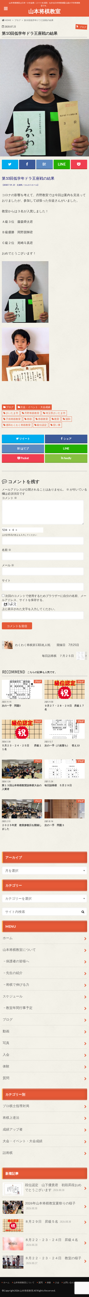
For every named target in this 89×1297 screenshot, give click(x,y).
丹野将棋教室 (31, 413)
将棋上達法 (11, 1117)
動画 (6, 1031)
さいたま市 (12, 413)
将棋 (29, 418)
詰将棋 (8, 1153)
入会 (6, 1054)
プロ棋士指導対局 (16, 1106)
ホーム (8, 938)
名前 (6, 549)
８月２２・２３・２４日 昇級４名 (51, 1242)
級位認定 (42, 424)
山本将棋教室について (19, 949)
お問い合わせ (69, 1282)
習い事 (56, 424)
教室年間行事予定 (19, 1008)
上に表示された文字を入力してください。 (29, 609)
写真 (6, 1043)
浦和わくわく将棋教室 (18, 424)
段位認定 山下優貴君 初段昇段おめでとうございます (53, 1187)
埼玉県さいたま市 (55, 413)
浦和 (67, 418)
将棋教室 (43, 418)
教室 (56, 418)
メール (8, 565)
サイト (6, 580)
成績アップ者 (13, 1129)
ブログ (9, 407)
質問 (6, 1078)
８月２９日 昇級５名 (48, 1221)
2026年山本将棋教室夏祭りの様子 (50, 1205)
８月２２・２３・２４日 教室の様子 (53, 1260)
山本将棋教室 (44, 11)
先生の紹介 (14, 973)
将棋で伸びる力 (17, 984)
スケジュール (13, 996)
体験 (6, 1066)
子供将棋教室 (13, 418)
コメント (9, 498)
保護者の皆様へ (17, 961)
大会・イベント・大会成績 (35, 407)
